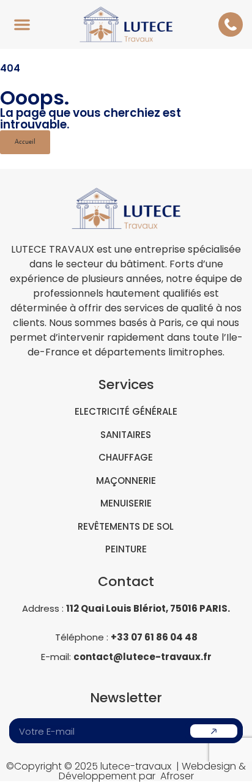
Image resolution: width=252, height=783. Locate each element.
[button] (22, 24)
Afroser (177, 776)
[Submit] (214, 731)
